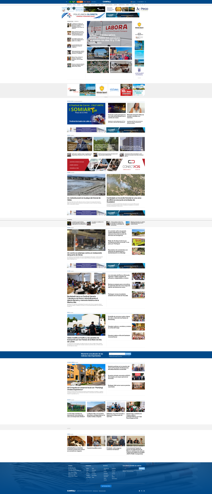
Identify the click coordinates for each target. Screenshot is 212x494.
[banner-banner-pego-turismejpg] (127, 9)
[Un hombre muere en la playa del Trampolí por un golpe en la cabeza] (69, 40)
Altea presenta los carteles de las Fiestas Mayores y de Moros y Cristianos (78, 52)
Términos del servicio (130, 471)
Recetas (136, 4)
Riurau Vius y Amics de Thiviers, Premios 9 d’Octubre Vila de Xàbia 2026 (77, 59)
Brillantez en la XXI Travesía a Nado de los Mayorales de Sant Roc (115, 415)
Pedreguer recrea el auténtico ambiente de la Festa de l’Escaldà (118, 294)
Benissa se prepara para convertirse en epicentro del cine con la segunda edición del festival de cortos (119, 286)
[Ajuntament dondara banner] (139, 71)
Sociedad (78, 4)
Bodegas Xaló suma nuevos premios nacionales (119, 386)
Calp (87, 472)
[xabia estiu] (139, 45)
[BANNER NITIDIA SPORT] (139, 25)
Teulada (88, 475)
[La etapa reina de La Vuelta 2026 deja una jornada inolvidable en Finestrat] (121, 53)
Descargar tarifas (106, 486)
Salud (105, 478)
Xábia (87, 470)
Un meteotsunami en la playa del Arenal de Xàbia (84, 199)
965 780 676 (73, 469)
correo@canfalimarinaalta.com (74, 470)
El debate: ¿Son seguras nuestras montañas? (114, 448)
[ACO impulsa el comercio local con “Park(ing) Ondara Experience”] (86, 375)
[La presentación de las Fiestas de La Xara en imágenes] (69, 46)
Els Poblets (94, 475)
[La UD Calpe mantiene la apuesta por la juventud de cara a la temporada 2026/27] (76, 407)
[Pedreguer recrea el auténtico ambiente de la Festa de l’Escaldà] (138, 294)
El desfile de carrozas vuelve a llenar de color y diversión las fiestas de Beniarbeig (119, 318)
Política (74, 4)
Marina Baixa (69, 4)
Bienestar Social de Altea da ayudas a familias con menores (135, 116)
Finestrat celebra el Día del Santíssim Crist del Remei (119, 336)
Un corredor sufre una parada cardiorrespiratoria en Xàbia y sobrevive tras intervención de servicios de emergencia (117, 233)
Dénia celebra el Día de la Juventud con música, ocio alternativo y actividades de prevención (117, 223)
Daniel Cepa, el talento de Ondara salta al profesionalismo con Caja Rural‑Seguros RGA (134, 416)
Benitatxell (88, 477)
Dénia (87, 468)
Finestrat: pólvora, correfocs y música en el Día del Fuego (119, 327)
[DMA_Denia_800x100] (83, 9)
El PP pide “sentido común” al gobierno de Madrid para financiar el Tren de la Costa (82, 154)
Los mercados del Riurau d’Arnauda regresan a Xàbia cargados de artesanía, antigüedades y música (119, 276)
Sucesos (83, 4)
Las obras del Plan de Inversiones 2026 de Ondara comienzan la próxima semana (135, 122)
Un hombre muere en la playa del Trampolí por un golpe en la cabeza (78, 39)
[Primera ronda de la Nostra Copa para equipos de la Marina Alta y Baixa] (69, 65)
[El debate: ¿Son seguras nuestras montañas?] (116, 441)
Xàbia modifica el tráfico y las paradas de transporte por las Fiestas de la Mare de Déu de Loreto (84, 340)
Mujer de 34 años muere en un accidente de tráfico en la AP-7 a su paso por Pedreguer (118, 242)
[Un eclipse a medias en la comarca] (89, 223)
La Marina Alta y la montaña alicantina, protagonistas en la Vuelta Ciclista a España (96, 415)
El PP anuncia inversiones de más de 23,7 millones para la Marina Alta (108, 154)
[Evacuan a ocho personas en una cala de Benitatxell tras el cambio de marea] (117, 108)
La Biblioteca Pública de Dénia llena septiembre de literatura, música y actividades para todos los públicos (78, 26)
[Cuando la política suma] (96, 441)
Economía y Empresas (108, 4)
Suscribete (128, 353)
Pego (93, 477)
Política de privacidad (102, 490)
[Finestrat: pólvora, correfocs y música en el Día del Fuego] (138, 327)
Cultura (98, 4)
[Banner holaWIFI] (122, 14)
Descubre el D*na (121, 4)
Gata (93, 468)
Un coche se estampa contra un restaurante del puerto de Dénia (84, 254)
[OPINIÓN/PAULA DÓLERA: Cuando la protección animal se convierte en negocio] (76, 441)
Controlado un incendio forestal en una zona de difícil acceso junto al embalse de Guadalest (124, 200)
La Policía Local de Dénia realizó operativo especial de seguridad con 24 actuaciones (79, 223)
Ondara (93, 472)
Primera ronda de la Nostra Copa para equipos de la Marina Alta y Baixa (78, 65)
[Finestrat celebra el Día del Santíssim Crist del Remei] (138, 336)
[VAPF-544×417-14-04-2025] (139, 62)
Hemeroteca (114, 478)
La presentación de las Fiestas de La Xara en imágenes (77, 46)
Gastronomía (93, 4)
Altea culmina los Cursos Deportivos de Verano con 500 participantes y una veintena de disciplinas (78, 33)
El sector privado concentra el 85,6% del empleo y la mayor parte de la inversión (119, 377)
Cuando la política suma (94, 448)
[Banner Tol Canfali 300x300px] (126, 90)
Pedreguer (94, 470)
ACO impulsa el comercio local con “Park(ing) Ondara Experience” (85, 389)
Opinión (127, 4)
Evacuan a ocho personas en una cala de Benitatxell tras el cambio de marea (117, 116)
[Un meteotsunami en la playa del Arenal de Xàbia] (86, 185)
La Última (131, 4)
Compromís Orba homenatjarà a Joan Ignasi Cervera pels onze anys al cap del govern (134, 155)
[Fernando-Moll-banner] (114, 90)
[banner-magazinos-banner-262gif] (139, 54)
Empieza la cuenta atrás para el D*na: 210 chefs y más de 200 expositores (116, 122)
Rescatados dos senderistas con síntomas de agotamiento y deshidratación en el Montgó (118, 251)
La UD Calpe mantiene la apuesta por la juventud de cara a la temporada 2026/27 (76, 415)
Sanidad (88, 4)
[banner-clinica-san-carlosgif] (96, 129)
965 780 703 (72, 467)
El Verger (94, 473)
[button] (66, 1)
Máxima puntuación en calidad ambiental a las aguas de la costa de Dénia (138, 223)
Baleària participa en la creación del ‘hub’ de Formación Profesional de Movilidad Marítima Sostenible (118, 368)
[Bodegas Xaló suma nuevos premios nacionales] (138, 386)
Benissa (87, 473)
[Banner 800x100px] (83, 15)
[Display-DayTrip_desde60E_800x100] (110, 129)
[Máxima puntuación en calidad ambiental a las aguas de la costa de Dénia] (128, 223)
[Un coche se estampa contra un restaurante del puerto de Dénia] (86, 240)
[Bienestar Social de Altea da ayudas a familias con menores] (136, 108)
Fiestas (102, 4)
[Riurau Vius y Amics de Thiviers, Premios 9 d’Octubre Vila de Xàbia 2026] (69, 59)
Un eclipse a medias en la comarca (97, 222)
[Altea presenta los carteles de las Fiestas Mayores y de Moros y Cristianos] (69, 52)
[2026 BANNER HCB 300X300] (139, 90)
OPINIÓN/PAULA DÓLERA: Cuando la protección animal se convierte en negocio (76, 449)
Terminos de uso (95, 490)
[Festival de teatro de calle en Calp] (86, 113)
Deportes (115, 4)
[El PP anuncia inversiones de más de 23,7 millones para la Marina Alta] (95, 155)
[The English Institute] (139, 35)
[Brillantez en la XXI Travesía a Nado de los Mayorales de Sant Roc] (116, 407)
